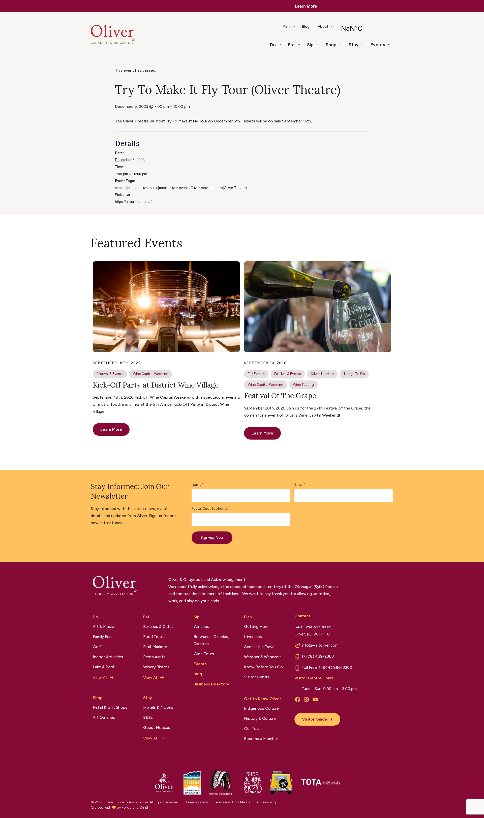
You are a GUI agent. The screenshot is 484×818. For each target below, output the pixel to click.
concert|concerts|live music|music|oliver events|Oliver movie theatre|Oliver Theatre (181, 187)
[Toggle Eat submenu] (301, 47)
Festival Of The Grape (280, 395)
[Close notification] (476, 6)
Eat (291, 44)
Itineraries (253, 636)
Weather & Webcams (263, 656)
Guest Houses (156, 727)
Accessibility (266, 802)
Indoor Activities (108, 656)
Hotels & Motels (158, 707)
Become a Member (261, 738)
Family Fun (102, 636)
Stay (353, 44)
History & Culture (260, 718)
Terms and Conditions (232, 802)
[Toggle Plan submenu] (296, 28)
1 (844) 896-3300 (335, 667)
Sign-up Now (212, 537)
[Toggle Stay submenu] (364, 47)
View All (100, 677)
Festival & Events (110, 374)
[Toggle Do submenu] (282, 47)
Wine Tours (204, 653)
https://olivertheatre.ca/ (133, 201)
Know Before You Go (263, 666)
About (323, 26)
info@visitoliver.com (320, 645)
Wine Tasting (303, 384)
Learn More (306, 6)
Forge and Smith (135, 807)
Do (273, 44)
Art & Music (103, 626)
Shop (331, 44)
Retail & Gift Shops (110, 707)
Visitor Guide (314, 719)
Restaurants (154, 656)
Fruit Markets (155, 646)
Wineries (201, 626)
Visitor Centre (257, 677)
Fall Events (256, 374)
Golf (97, 646)
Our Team (253, 728)
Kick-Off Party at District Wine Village (156, 385)
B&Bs (148, 717)
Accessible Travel (259, 646)
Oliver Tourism (322, 374)
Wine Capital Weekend (150, 374)
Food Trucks (154, 636)
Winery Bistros (156, 666)
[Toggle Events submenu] (391, 47)
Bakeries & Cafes (158, 626)
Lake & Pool (103, 666)
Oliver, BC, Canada (365, 28)
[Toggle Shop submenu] (343, 47)
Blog (306, 26)
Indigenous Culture (261, 708)
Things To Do (354, 374)
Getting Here (256, 626)
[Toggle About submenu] (334, 28)
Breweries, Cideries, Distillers (211, 640)
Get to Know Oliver (262, 698)
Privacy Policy (197, 802)
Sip (310, 44)
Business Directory (211, 684)
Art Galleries (104, 717)
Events (378, 44)
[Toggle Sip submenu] (320, 47)
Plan (286, 26)
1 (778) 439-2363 (317, 656)
